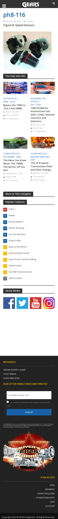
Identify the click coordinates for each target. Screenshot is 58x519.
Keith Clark (38, 128)
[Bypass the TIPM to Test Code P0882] (15, 87)
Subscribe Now (11, 378)
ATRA (52, 485)
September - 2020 (12, 156)
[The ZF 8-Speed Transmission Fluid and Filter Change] (43, 142)
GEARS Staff (10, 177)
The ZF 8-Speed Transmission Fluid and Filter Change (41, 166)
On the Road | (11, 98)
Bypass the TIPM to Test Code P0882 (14, 107)
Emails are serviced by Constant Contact (19, 427)
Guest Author (39, 176)
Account (50, 506)
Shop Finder (9, 374)
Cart (52, 501)
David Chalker (11, 115)
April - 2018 (9, 101)
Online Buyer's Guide (14, 369)
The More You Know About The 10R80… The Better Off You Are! (14, 165)
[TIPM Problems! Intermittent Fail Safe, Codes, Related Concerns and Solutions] (43, 87)
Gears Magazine (46, 493)
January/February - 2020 (41, 158)
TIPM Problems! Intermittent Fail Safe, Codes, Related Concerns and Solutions (42, 114)
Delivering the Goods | (38, 100)
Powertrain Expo (45, 497)
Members (50, 489)
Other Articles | (12, 153)
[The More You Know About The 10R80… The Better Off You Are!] (15, 142)
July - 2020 (36, 104)
